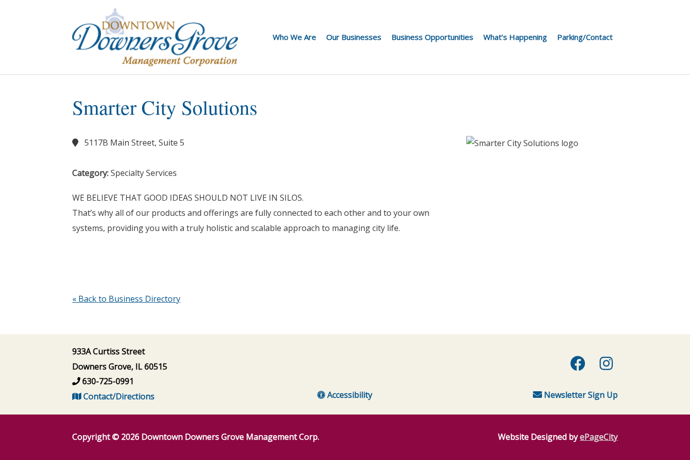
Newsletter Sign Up (580, 394)
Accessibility (348, 394)
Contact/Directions (118, 396)
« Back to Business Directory (126, 298)
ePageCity (599, 436)
